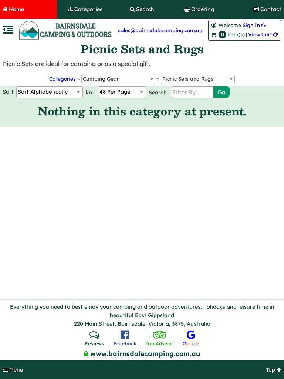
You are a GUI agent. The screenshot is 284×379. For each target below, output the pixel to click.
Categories (62, 79)
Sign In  (254, 25)
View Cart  (263, 34)
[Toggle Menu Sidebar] (8, 31)
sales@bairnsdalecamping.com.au (160, 30)
